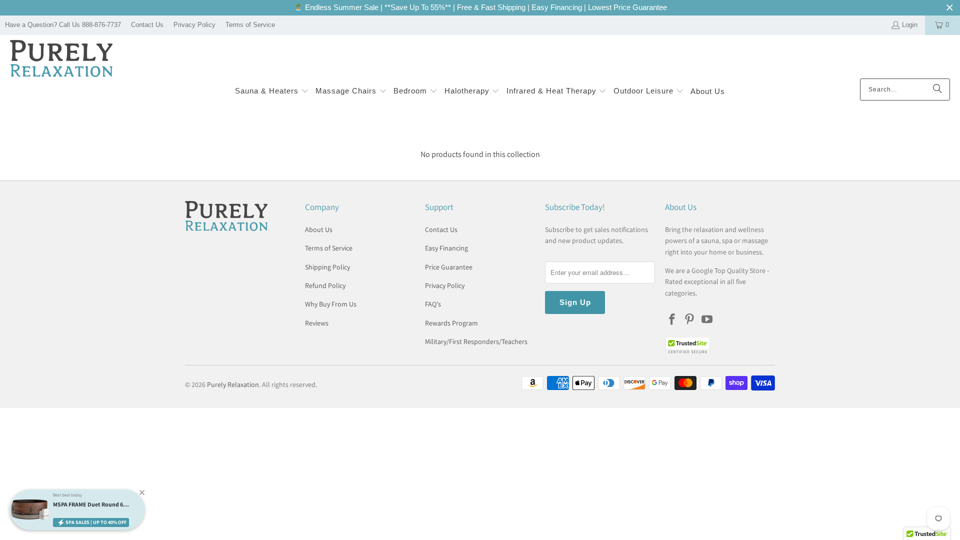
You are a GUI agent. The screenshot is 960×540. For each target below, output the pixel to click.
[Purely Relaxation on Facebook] (672, 320)
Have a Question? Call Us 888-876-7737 (63, 24)
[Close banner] (950, 8)
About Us (318, 229)
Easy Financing (446, 248)
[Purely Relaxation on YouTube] (707, 320)
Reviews (316, 323)
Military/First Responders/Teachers (476, 341)
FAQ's (433, 304)
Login (910, 24)
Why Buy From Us (330, 304)
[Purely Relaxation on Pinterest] (690, 320)
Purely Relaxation (233, 384)
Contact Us (147, 24)
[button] (272, 91)
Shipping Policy (327, 267)
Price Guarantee (448, 267)
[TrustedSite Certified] (687, 346)
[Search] (937, 89)
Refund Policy (325, 285)
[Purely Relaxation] (61, 59)
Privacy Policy (195, 24)
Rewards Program (451, 323)
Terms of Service (250, 24)
